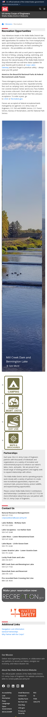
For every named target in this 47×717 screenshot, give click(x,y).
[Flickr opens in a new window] (22, 686)
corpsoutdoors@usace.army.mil (14, 518)
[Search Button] (39, 9)
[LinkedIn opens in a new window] (13, 686)
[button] (11, 4)
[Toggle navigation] (43, 9)
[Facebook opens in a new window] (3, 686)
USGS (6, 99)
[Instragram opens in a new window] (8, 686)
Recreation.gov (17, 99)
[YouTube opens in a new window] (18, 686)
